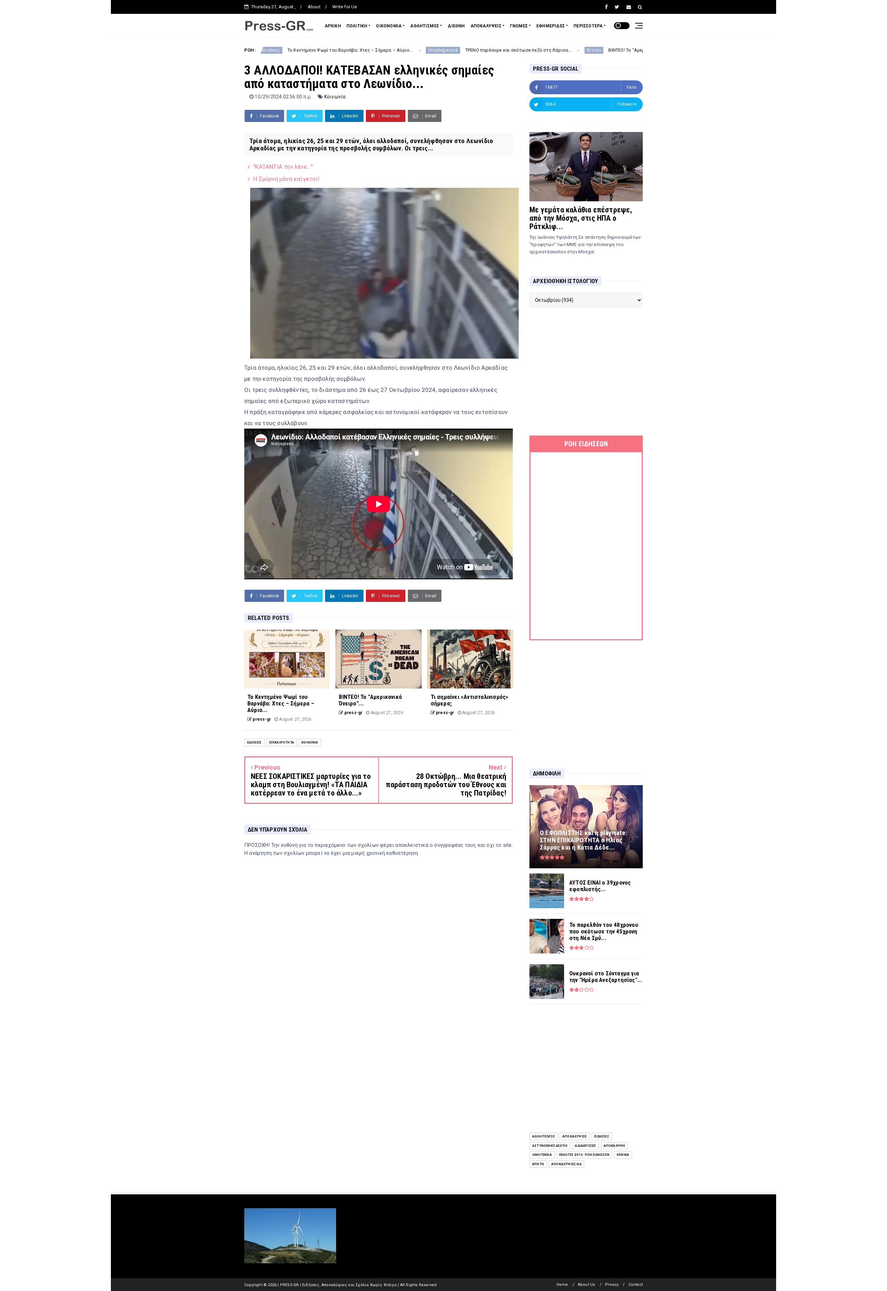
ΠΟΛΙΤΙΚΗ (357, 26)
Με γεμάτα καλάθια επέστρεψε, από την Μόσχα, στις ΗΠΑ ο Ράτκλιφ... (580, 218)
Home (562, 1284)
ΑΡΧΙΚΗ (333, 26)
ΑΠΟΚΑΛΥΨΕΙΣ (486, 26)
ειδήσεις (254, 742)
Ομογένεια (542, 1155)
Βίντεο (515, 50)
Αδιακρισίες (585, 1146)
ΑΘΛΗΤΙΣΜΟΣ (424, 26)
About (314, 6)
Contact (636, 1284)
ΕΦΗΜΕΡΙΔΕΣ (550, 26)
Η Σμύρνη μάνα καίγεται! (286, 178)
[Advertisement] (586, 371)
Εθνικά (623, 1155)
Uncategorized (364, 50)
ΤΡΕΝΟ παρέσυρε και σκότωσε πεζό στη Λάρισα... (439, 50)
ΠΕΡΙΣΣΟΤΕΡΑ (588, 26)
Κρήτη (538, 1164)
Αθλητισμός (543, 1136)
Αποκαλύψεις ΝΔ (566, 1164)
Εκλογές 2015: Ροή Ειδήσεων (584, 1155)
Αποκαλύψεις (574, 1136)
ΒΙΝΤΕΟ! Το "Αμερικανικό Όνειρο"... (566, 50)
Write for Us (344, 6)
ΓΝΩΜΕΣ (519, 26)
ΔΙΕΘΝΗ (456, 26)
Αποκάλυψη (614, 1146)
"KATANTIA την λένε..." (283, 166)
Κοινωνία (335, 96)
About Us (586, 1284)
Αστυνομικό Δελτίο (550, 1146)
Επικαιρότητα (281, 742)
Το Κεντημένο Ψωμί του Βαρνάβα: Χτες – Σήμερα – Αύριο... (271, 50)
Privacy (611, 1284)
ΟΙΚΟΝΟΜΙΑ (389, 26)
